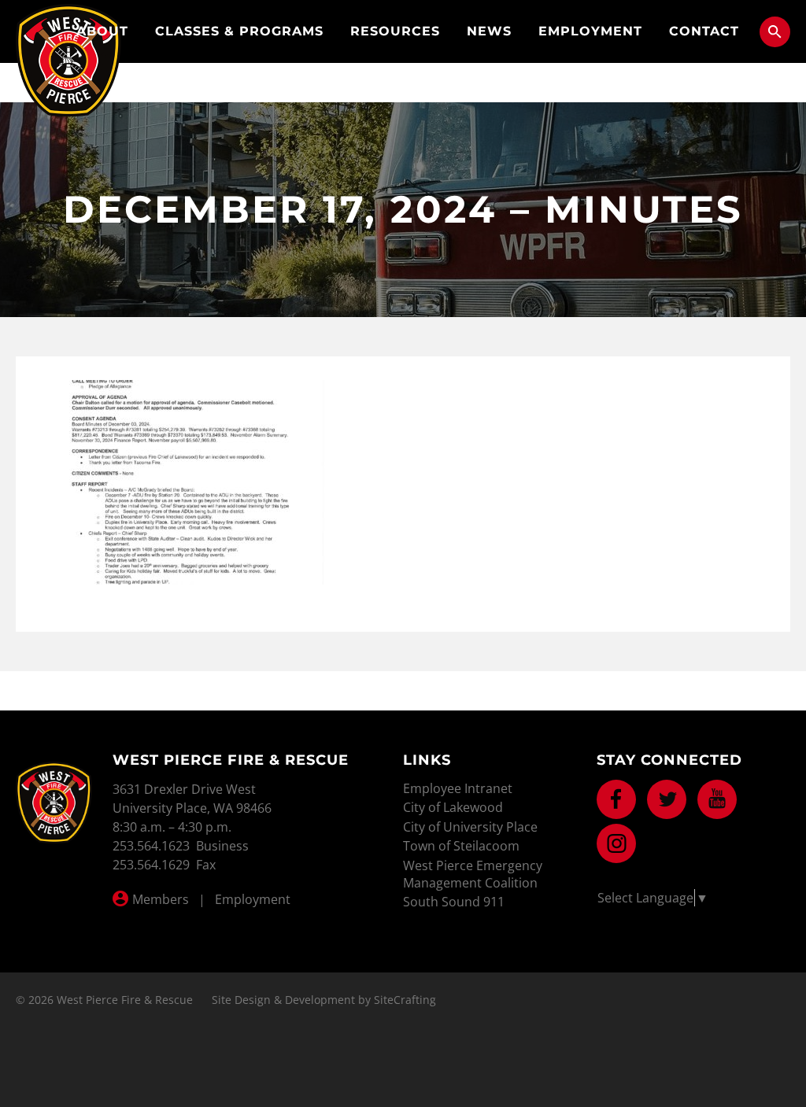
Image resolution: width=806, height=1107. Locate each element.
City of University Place (470, 827)
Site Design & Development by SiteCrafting (324, 999)
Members (160, 899)
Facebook (616, 799)
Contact (704, 31)
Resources (395, 31)
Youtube (717, 799)
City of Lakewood (453, 807)
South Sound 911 (454, 901)
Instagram (616, 843)
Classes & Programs (239, 31)
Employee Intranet (457, 788)
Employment (590, 31)
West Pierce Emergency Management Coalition (472, 874)
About (102, 31)
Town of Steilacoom (461, 845)
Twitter (666, 799)
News (489, 31)
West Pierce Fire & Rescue (68, 60)
